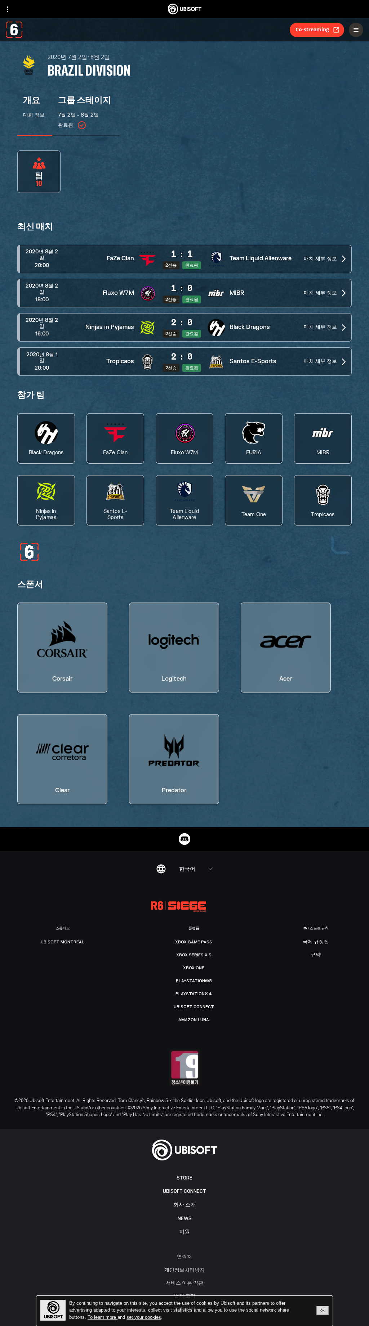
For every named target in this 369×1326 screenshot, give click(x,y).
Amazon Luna (193, 1019)
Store (184, 1178)
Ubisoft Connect (184, 1191)
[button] (184, 259)
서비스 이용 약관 (184, 1282)
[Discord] (184, 839)
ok (322, 1310)
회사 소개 (184, 1205)
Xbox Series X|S (194, 954)
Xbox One (193, 967)
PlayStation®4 (193, 993)
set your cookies (143, 1317)
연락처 (184, 1256)
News (185, 1218)
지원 (184, 1232)
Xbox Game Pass (193, 941)
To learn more (102, 1317)
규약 (316, 954)
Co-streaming (312, 29)
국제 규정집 (316, 941)
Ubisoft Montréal (62, 941)
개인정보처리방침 (184, 1269)
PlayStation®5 (194, 980)
